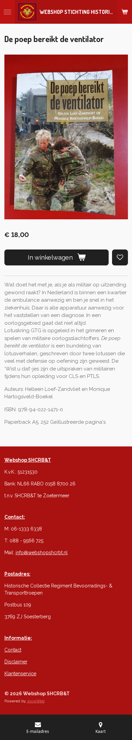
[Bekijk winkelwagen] (124, 12)
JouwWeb (36, 701)
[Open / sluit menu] (7, 12)
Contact (12, 650)
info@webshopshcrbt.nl (42, 552)
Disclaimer (15, 661)
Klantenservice (20, 673)
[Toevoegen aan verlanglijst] (120, 257)
